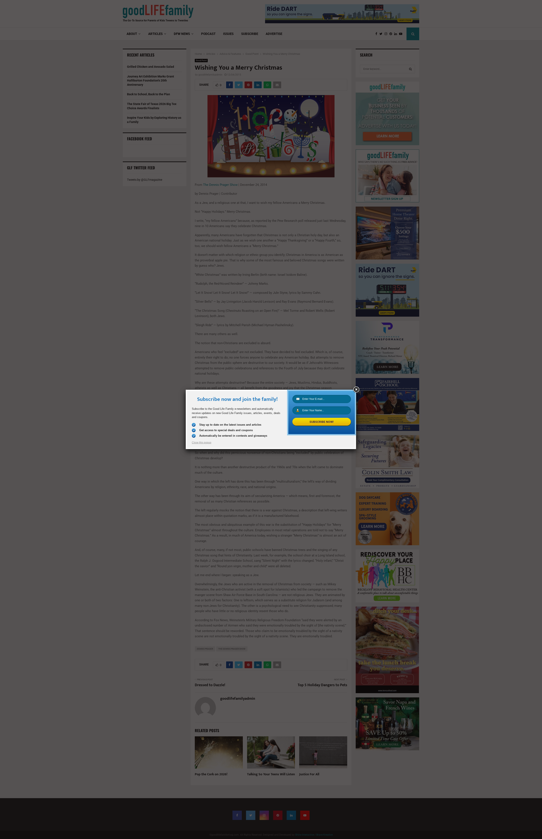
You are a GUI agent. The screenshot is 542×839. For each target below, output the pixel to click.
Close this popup (201, 442)
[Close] (356, 389)
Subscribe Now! (322, 422)
